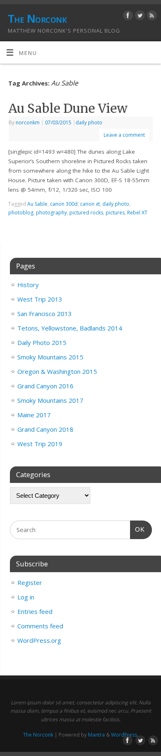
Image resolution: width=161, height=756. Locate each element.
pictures (115, 212)
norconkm (28, 122)
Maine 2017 (34, 415)
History (28, 285)
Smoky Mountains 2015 (50, 357)
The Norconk (37, 18)
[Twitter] (139, 16)
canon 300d (64, 203)
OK (137, 529)
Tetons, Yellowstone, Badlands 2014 (69, 328)
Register (29, 582)
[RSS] (151, 16)
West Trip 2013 (39, 299)
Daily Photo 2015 (41, 342)
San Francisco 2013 (44, 313)
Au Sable (37, 203)
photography (51, 212)
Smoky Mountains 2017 (50, 400)
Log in (25, 597)
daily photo (89, 122)
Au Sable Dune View (68, 108)
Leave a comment (124, 134)
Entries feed (34, 611)
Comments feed (40, 626)
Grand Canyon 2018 (45, 429)
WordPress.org (39, 640)
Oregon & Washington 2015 (57, 371)
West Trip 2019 (39, 444)
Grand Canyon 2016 (45, 386)
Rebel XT (137, 212)
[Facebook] (127, 16)
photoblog (20, 212)
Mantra (96, 734)
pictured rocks (86, 212)
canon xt (90, 203)
